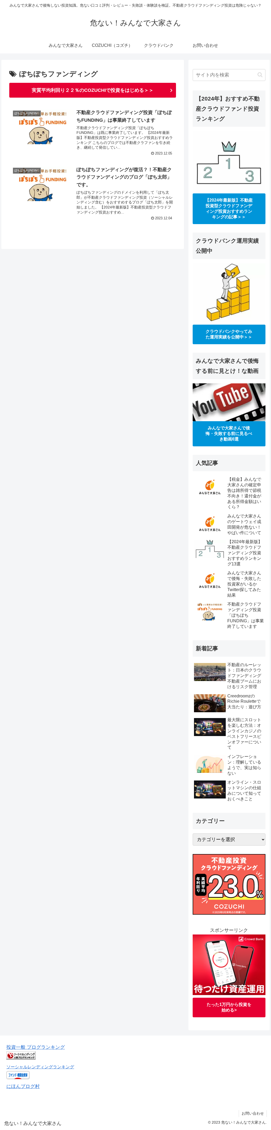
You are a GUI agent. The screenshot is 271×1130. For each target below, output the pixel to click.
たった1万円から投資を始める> (229, 1007)
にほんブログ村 (23, 1086)
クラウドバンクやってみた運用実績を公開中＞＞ (229, 334)
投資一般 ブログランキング (35, 1047)
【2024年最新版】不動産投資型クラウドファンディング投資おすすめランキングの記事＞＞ (229, 208)
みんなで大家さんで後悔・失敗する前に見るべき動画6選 (229, 433)
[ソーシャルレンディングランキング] (20, 1058)
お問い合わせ (253, 1113)
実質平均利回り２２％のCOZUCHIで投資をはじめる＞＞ (92, 90)
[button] (260, 75)
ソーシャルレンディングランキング (40, 1066)
